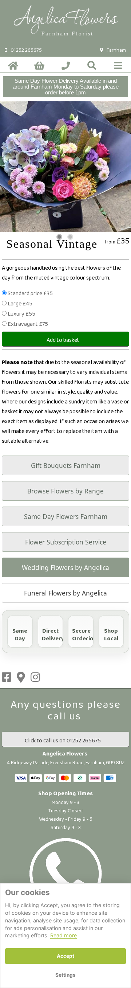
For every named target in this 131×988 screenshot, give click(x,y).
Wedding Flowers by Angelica (65, 567)
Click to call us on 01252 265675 (63, 741)
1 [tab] (59, 237)
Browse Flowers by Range (65, 491)
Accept (65, 956)
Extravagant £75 (28, 324)
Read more (63, 935)
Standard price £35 (30, 293)
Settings (65, 975)
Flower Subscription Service (65, 542)
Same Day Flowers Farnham (65, 516)
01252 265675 (26, 50)
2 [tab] (70, 237)
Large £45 (20, 304)
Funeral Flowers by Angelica (65, 593)
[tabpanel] (65, 166)
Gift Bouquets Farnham (65, 465)
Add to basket (63, 340)
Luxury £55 (21, 314)
